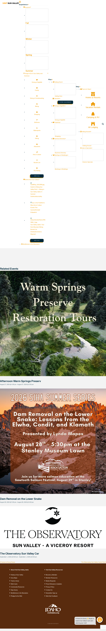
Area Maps (14, 578)
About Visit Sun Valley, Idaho (20, 570)
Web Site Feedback (51, 596)
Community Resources (17, 587)
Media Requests (50, 581)
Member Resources (51, 578)
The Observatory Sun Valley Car (19, 553)
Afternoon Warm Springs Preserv (20, 381)
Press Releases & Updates (54, 584)
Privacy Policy (50, 587)
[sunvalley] (10, 3)
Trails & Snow (15, 581)
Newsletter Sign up (51, 593)
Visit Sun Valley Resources (54, 570)
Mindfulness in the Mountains (19, 593)
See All (37, 176)
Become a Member (51, 575)
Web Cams (14, 584)
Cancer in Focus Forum (8, 562)
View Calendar (65, 102)
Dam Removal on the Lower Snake (21, 499)
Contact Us (49, 590)
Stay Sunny (14, 590)
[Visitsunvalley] (103, 124)
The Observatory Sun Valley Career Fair (93, 562)
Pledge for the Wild (16, 596)
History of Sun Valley (17, 575)
